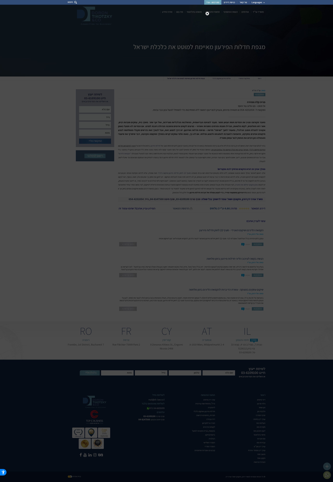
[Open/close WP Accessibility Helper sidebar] (3, 472)
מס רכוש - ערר (212, 2)
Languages (257, 2)
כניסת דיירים (229, 2)
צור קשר (243, 2)
